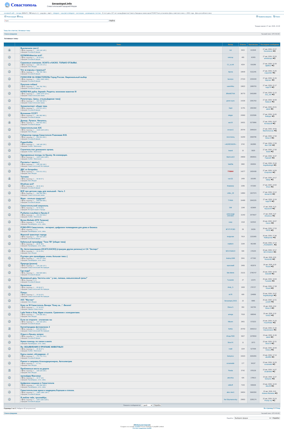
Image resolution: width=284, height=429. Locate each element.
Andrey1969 (230, 258)
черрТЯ (268, 87)
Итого (268, 187)
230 (44, 371)
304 (41, 237)
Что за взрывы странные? (33, 70)
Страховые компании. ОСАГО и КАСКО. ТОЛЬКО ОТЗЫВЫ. (49, 63)
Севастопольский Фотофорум (38, 166)
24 (42, 251)
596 (44, 193)
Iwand (230, 150)
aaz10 (230, 122)
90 (37, 186)
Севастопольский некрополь (34, 206)
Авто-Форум (32, 66)
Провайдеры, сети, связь (37, 224)
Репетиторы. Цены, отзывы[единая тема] (40, 99)
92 (42, 186)
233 (41, 336)
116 (38, 258)
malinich (230, 244)
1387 (46, 392)
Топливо (25, 177)
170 (41, 65)
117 (40, 258)
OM (230, 207)
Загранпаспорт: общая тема (34, 106)
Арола (230, 72)
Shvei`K (230, 342)
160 (44, 164)
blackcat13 (230, 157)
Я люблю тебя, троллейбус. (34, 397)
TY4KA (230, 200)
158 (38, 164)
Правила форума (264, 17)
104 (41, 322)
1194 (42, 157)
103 (38, 322)
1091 (38, 79)
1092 (42, 79)
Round (268, 266)
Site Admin (230, 273)
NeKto (230, 329)
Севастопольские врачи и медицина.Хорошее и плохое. (47, 390)
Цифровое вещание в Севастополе (37, 383)
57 (42, 179)
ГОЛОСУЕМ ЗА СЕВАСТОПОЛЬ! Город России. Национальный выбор (54, 77)
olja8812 (268, 65)
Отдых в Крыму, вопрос (32, 334)
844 (38, 273)
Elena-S (268, 138)
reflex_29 (230, 193)
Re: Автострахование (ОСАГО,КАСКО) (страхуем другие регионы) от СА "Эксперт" (59, 249)
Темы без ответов (10, 30)
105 (44, 322)
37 (37, 307)
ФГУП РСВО (230, 229)
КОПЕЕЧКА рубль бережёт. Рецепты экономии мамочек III (48, 92)
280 (41, 314)
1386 (42, 392)
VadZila (230, 164)
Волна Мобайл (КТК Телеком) (34, 220)
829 (38, 329)
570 (38, 171)
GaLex (268, 223)
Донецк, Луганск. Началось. (34, 121)
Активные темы (24, 30)
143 (38, 50)
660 (44, 200)
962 (41, 115)
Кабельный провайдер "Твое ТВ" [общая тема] (43, 242)
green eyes (230, 101)
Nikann (230, 321)
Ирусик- (268, 80)
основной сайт (9, 13)
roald (230, 349)
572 (44, 171)
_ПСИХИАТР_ (268, 245)
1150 (46, 130)
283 (38, 385)
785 (41, 72)
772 (41, 356)
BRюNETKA (230, 93)
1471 (46, 94)
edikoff (230, 385)
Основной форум (34, 52)
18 (37, 57)
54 (42, 208)
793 (44, 86)
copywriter (268, 73)
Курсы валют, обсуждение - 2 (34, 354)
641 (41, 123)
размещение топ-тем (93, 13)
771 (38, 356)
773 (44, 356)
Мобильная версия (142, 425)
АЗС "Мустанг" (27, 300)
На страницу (268, 408)
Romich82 (268, 259)
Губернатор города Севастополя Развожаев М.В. (44, 135)
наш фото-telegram (67, 13)
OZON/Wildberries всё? (31, 55)
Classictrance (268, 330)
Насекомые (26, 285)
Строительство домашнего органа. (37, 149)
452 (38, 215)
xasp (230, 222)
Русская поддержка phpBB (142, 428)
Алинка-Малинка (268, 393)
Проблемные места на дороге (35, 369)
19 (40, 57)
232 (38, 336)
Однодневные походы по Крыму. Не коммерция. (44, 155)
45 (37, 349)
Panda (230, 370)
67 (42, 287)
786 (44, 72)
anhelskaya (268, 58)
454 (44, 215)
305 (44, 237)
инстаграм (80, 13)
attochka (230, 378)
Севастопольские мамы (36, 95)
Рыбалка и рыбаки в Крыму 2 (35, 213)
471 (41, 108)
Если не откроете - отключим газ (36, 320)
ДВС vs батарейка (29, 169)
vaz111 (230, 178)
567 (44, 101)
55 (37, 179)
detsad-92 (268, 194)
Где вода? (25, 271)
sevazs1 (230, 130)
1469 (38, 94)
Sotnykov (230, 356)
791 (38, 86)
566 (41, 101)
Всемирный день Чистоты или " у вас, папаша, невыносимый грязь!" (54, 278)
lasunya (230, 79)
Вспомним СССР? (29, 113)
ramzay (230, 57)
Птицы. (24, 292)
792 (41, 86)
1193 (38, 157)
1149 (42, 130)
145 (44, 50)
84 (40, 222)
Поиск (277, 17)
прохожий (230, 265)
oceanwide (230, 363)
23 (40, 251)
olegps (230, 115)
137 (44, 265)
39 (42, 307)
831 (44, 329)
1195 (46, 157)
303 (38, 237)
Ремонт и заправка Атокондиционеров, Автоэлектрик (46, 361)
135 (38, 265)
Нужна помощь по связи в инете (36, 341)
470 (38, 108)
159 (41, 164)
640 (38, 123)
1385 (38, 392)
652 (44, 137)
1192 (42, 399)
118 (43, 258)
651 (41, 137)
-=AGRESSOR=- (230, 144)
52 (37, 208)
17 (40, 378)
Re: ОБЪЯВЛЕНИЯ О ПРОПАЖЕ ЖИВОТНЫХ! (42, 347)
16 (37, 378)
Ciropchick (268, 172)
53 (40, 208)
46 (40, 349)
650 (38, 137)
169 (38, 65)
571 (41, 171)
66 (40, 287)
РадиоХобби (27, 142)
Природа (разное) (29, 264)
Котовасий (268, 123)
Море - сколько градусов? (33, 198)
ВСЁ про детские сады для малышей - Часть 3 (43, 191)
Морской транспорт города (33, 235)
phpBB (137, 426)
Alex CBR (268, 145)
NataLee (268, 102)
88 (42, 244)
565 (38, 101)
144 (41, 50)
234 (44, 336)
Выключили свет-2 (29, 48)
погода (18, 13)
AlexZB (268, 386)
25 (42, 294)
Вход (21, 17)
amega (230, 314)
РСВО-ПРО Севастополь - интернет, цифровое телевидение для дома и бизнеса (59, 227)
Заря (230, 108)
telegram (56, 13)
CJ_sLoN (230, 64)
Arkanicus (268, 216)
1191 (38, 399)
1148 (38, 130)
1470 (42, 94)
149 (41, 144)
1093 (46, 79)
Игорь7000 (230, 336)
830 (41, 329)
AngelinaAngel (268, 165)
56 (40, 179)
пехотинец (230, 137)
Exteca (268, 350)
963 (44, 115)
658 (38, 200)
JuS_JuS (268, 94)
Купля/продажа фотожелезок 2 (35, 327)
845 (41, 273)
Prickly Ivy (268, 400)
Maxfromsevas (268, 131)
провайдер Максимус (31, 376)
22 (37, 251)
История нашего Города (36, 209)
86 (37, 244)
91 (40, 186)
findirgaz (268, 116)
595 (41, 193)
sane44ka (230, 86)
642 (44, 123)
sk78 (230, 294)
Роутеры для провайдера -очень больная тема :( (44, 256)
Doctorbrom (268, 51)
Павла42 (268, 158)
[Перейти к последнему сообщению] (274, 51)
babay (268, 180)
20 (42, 57)
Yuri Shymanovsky (230, 399)
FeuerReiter (268, 323)
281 (44, 314)
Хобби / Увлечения (34, 146)
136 (41, 265)
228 (38, 371)
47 (42, 349)
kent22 (268, 315)
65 (37, 287)
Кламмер (230, 186)
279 (38, 314)
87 (40, 244)
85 (42, 222)
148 (38, 144)
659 (41, 200)
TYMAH (230, 171)
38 (40, 307)
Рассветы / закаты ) (30, 162)
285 (44, 385)
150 (44, 144)
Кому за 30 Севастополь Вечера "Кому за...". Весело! (46, 305)
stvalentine (268, 371)
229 (41, 371)
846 (44, 273)
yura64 (268, 302)
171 (44, 65)
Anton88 (268, 274)
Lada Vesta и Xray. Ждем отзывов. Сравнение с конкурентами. (50, 312)
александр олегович (230, 215)
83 (37, 222)
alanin (268, 109)
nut (230, 50)
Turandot (230, 280)
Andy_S (230, 287)
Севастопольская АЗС (31, 128)
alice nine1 (230, 392)
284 (41, 385)
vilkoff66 (268, 357)
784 (38, 72)
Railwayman (268, 237)
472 (44, 108)
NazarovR (268, 208)
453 (41, 215)
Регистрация (11, 17)
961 (38, 115)
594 (38, 193)
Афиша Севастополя (35, 309)
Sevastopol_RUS (230, 301)
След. (278, 408)
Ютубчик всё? (27, 184)
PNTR (268, 230)
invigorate (230, 236)
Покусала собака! (29, 84)
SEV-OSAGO (230, 251)
